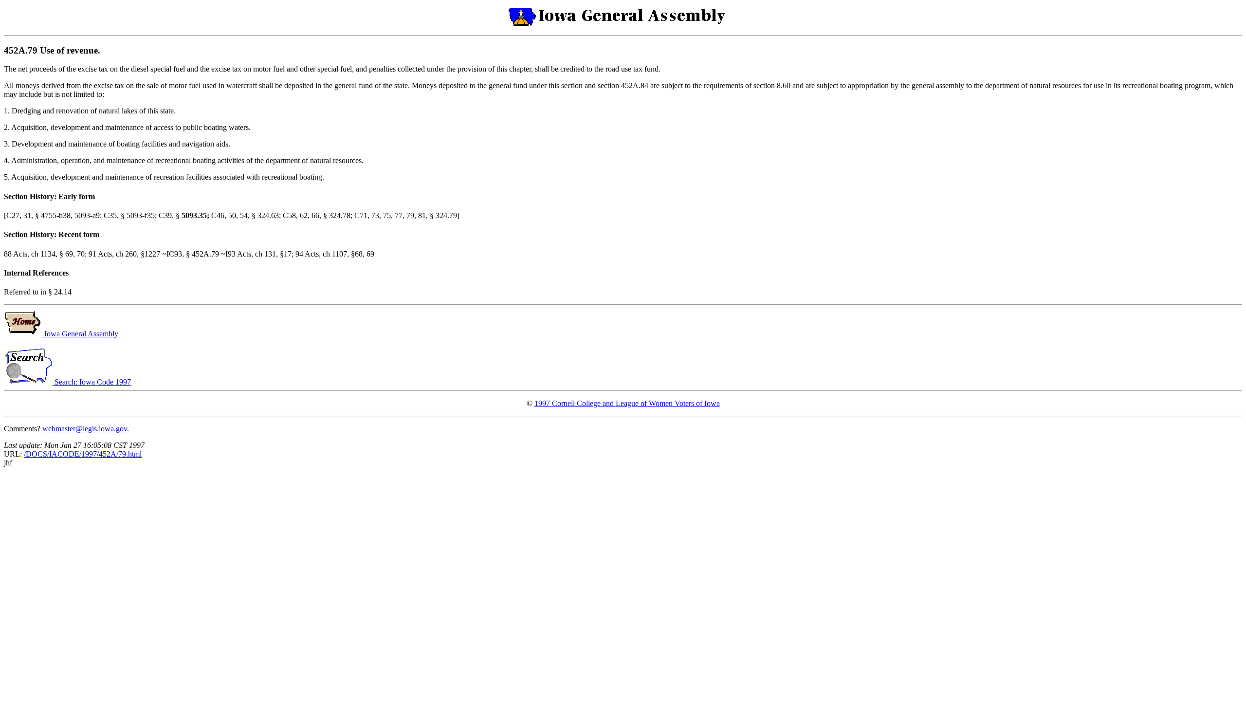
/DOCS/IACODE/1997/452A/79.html (83, 454)
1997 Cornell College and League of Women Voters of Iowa (627, 403)
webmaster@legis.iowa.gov (84, 428)
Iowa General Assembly (80, 334)
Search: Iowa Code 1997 (92, 382)
